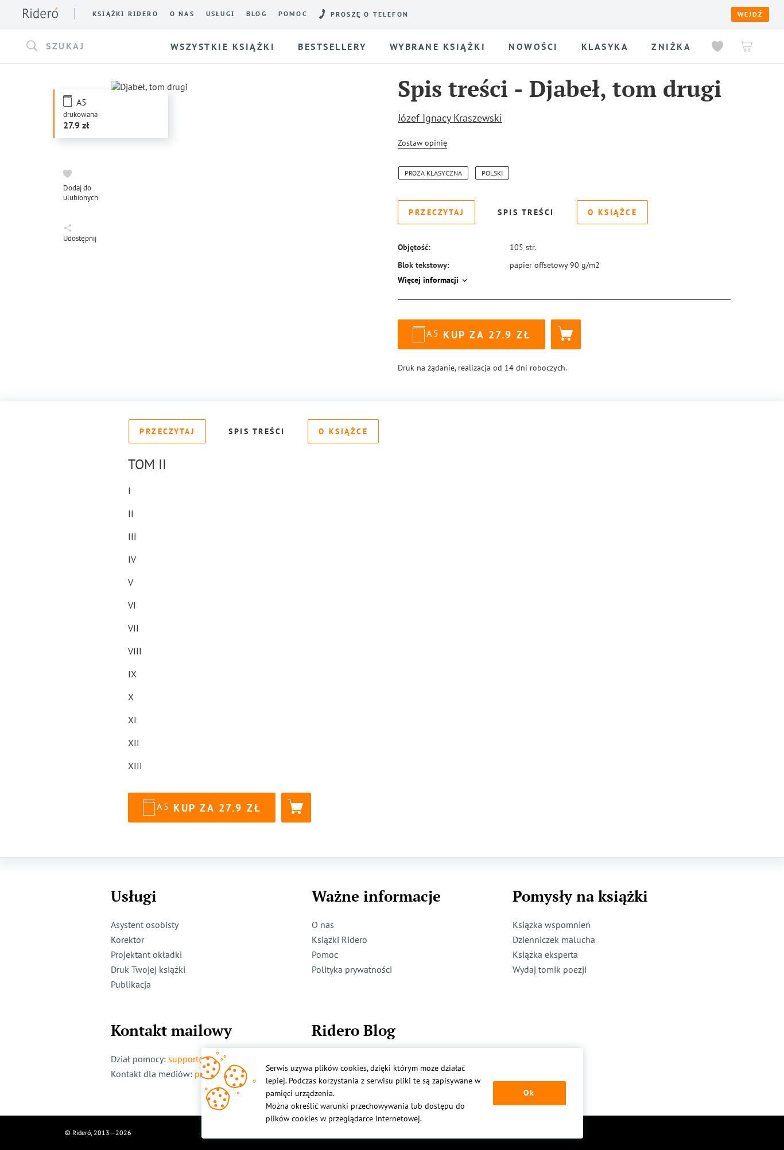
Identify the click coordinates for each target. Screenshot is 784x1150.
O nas (182, 14)
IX (132, 674)
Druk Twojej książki (148, 969)
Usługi (220, 14)
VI (132, 605)
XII (133, 743)
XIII (135, 765)
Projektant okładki (146, 954)
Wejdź (750, 14)
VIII (135, 651)
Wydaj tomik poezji (550, 969)
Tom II (147, 464)
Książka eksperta (545, 954)
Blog (256, 14)
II (131, 513)
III (132, 536)
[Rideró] (40, 12)
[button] (92, 46)
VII (133, 628)
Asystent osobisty (144, 924)
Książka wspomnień (552, 924)
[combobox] (92, 46)
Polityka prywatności (352, 969)
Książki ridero (125, 14)
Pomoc (293, 14)
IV (132, 559)
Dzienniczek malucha (554, 939)
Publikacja (131, 984)
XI (132, 720)
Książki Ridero (339, 939)
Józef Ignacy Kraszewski (450, 117)
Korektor (127, 939)
